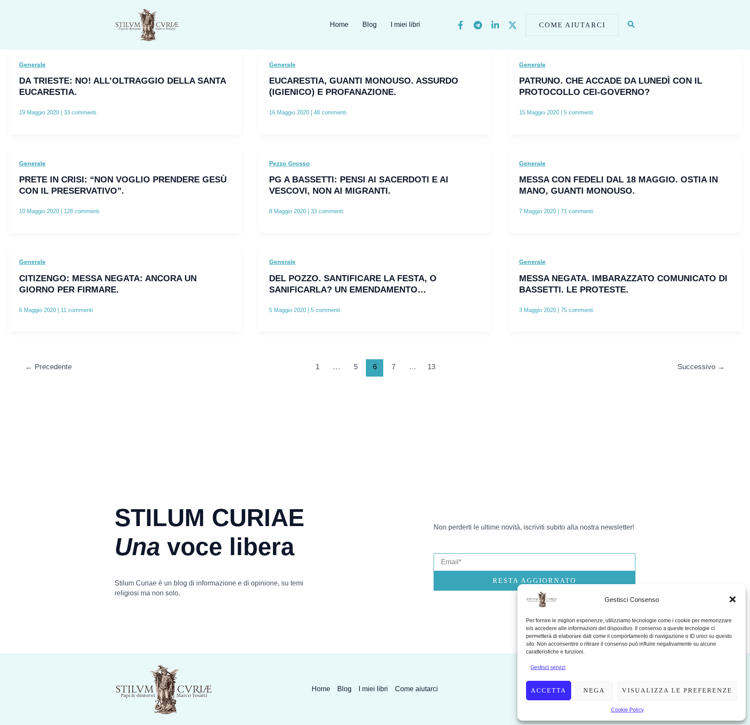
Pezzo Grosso (289, 163)
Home (339, 24)
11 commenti (77, 310)
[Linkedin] (495, 25)
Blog (369, 24)
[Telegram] (478, 25)
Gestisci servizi (548, 667)
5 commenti (578, 112)
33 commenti (80, 112)
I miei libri (405, 24)
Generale (32, 64)
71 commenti (577, 211)
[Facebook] (460, 25)
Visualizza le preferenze (677, 690)
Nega (594, 690)
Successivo (701, 367)
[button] (732, 599)
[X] (512, 25)
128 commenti (81, 211)
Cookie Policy (627, 710)
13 (431, 367)
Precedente (48, 367)
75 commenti (577, 310)
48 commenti (330, 112)
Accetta (548, 690)
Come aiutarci (416, 688)
